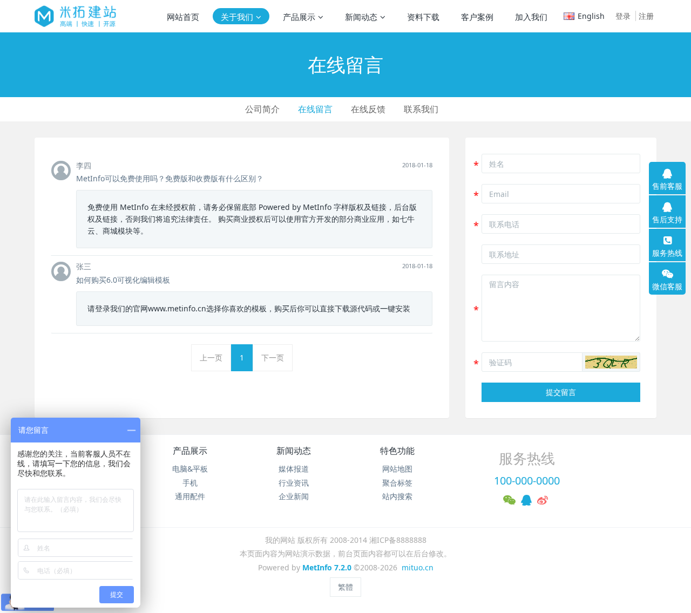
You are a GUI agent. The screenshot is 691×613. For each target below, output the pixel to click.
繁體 (345, 587)
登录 (623, 16)
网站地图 (397, 469)
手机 (190, 483)
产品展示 (190, 451)
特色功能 (397, 451)
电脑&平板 (190, 469)
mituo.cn (417, 567)
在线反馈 (368, 109)
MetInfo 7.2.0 (326, 567)
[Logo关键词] (75, 16)
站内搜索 (397, 496)
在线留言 (315, 109)
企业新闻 (294, 496)
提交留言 (561, 392)
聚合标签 (397, 483)
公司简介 (262, 109)
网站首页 (183, 16)
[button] (611, 362)
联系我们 (421, 109)
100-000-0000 (527, 480)
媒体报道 (294, 469)
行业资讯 (294, 483)
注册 (646, 16)
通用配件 (190, 496)
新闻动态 (293, 451)
